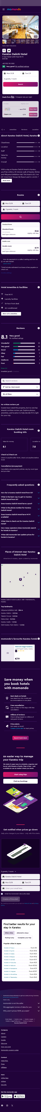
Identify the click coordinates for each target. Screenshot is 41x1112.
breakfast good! (10, 371)
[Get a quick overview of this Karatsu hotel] (38, 135)
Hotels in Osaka (9, 954)
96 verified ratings (22, 66)
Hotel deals (8, 1019)
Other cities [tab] (9, 933)
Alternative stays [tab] (22, 933)
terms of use (27, 903)
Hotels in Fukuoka (10, 962)
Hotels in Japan (29, 1019)
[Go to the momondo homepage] (14, 9)
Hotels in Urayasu (10, 971)
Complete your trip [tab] (24, 938)
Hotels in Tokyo (9, 948)
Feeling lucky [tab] (9, 938)
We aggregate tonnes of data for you (17, 1007)
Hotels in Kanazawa (10, 968)
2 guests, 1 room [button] (10, 79)
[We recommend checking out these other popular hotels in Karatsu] (38, 638)
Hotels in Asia (18, 1019)
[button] (3, 9)
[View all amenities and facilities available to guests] (38, 287)
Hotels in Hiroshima (10, 974)
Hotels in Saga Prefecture (13, 1021)
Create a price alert (17, 728)
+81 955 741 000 (8, 63)
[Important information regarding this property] (38, 430)
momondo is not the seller (13, 1003)
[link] (20, 738)
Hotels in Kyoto (9, 951)
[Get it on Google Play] (6, 1096)
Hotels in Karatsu (28, 1021)
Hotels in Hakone (9, 965)
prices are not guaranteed (10, 997)
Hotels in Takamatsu (10, 977)
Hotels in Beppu (9, 957)
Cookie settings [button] (6, 273)
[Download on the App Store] (19, 1096)
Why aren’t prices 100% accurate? (16, 1011)
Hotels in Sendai (9, 959)
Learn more (7, 263)
